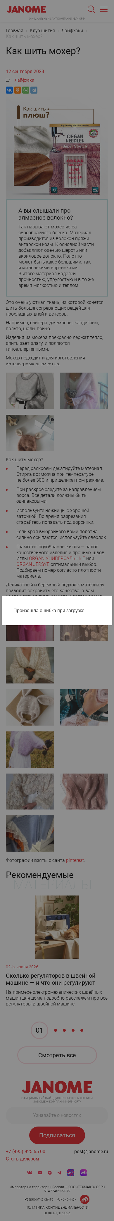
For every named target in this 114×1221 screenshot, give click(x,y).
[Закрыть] (109, 601)
